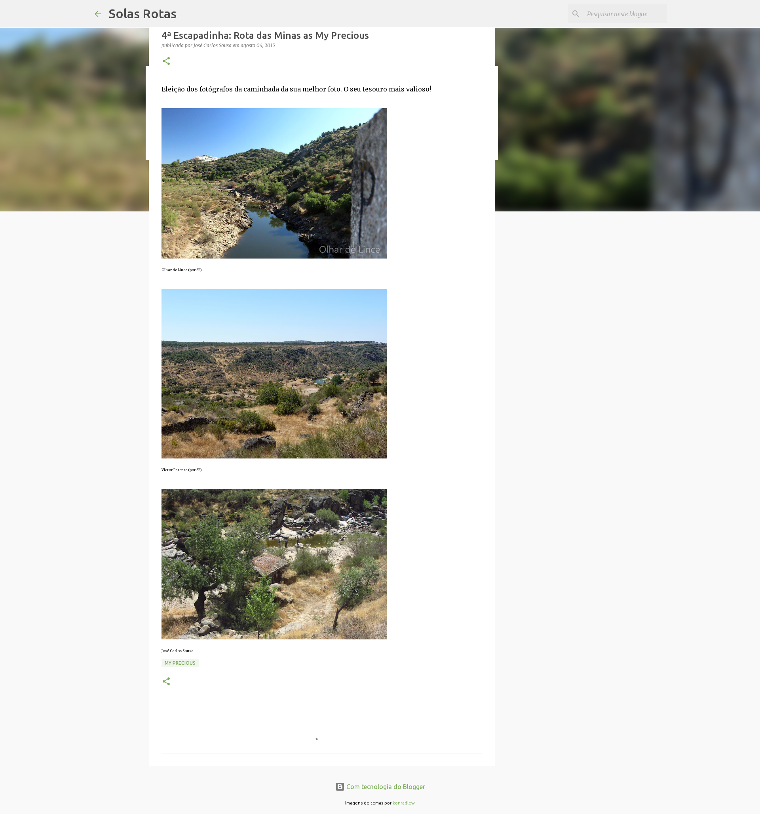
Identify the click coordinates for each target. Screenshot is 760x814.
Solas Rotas (143, 13)
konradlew (404, 803)
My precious (180, 663)
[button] (166, 61)
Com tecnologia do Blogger (385, 786)
